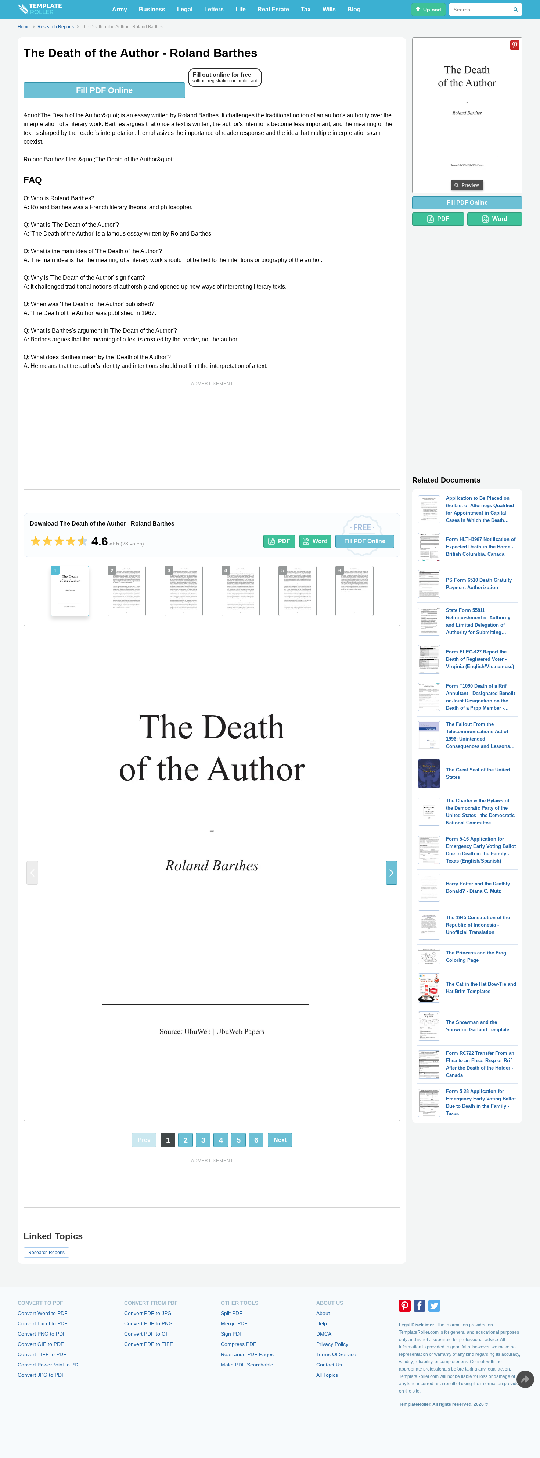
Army (119, 9)
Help (321, 1323)
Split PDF (231, 1313)
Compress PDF (238, 1344)
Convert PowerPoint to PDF (50, 1365)
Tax (306, 9)
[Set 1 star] (36, 541)
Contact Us (329, 1365)
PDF (284, 541)
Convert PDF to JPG (148, 1313)
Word (320, 541)
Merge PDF (234, 1323)
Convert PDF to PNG (148, 1323)
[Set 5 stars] (83, 541)
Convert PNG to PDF (42, 1334)
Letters (214, 9)
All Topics (327, 1375)
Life (240, 9)
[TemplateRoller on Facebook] (419, 1306)
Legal (184, 9)
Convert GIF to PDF (41, 1344)
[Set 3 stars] (59, 541)
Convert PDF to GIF (147, 1334)
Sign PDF (232, 1334)
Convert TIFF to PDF (42, 1354)
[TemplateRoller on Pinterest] (405, 1306)
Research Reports (46, 1252)
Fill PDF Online (104, 90)
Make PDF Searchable (247, 1365)
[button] (391, 873)
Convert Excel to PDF (43, 1323)
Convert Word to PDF (43, 1313)
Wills (329, 9)
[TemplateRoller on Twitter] (434, 1306)
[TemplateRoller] (40, 9)
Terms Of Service (336, 1354)
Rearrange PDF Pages (247, 1354)
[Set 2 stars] (47, 541)
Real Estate (273, 9)
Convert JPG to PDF (41, 1375)
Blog (354, 9)
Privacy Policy (332, 1344)
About (323, 1313)
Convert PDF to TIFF (148, 1344)
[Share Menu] (525, 1379)
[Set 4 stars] (71, 541)
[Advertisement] (212, 440)
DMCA (323, 1334)
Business (152, 9)
